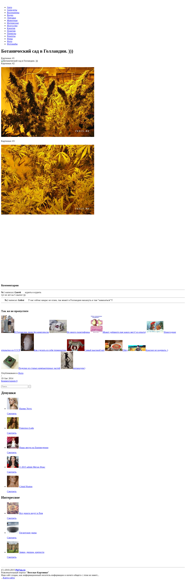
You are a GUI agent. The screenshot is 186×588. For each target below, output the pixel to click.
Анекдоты (12, 10)
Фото (9, 41)
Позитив (11, 31)
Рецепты (11, 36)
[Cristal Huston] (13, 486)
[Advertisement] (43, 246)
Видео (10, 15)
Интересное (13, 23)
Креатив (11, 28)
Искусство (12, 25)
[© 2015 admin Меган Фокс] (13, 467)
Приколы (11, 33)
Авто (9, 7)
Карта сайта (9, 578)
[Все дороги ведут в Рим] (13, 513)
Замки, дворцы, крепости (31, 552)
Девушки (11, 18)
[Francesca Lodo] (13, 428)
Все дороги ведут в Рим (31, 513)
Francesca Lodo (26, 428)
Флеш (10, 38)
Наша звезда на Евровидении (33, 447)
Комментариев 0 (9, 381)
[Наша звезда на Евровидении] (13, 447)
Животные (12, 20)
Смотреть (11, 413)
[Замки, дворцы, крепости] (13, 552)
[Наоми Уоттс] (13, 408)
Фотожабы (12, 44)
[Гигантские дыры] (13, 532)
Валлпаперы (13, 12)
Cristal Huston (25, 486)
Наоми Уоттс (25, 408)
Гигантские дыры (28, 532)
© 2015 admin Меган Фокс (32, 467)
